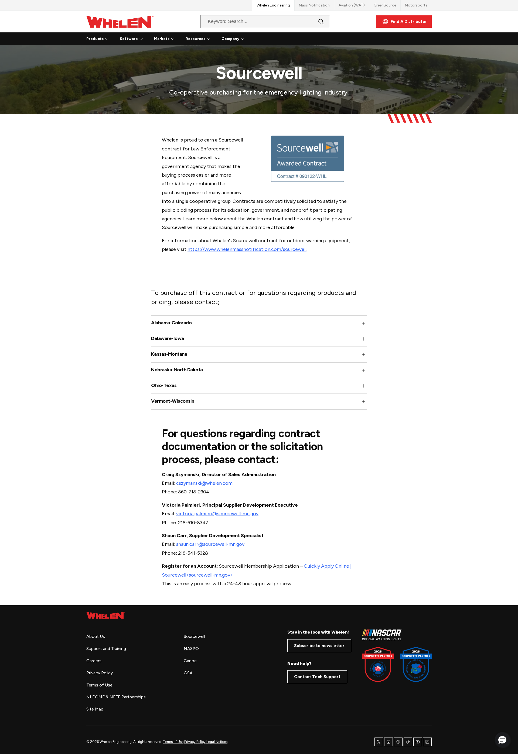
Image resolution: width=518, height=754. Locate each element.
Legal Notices (216, 742)
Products (95, 38)
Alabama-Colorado (171, 323)
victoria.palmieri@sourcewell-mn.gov (217, 514)
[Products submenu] (107, 39)
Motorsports (416, 5)
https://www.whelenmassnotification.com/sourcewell (247, 249)
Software (129, 38)
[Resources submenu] (208, 39)
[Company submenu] (242, 39)
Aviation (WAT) (352, 5)
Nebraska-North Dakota (177, 370)
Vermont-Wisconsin (172, 401)
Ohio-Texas (163, 385)
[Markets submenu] (173, 39)
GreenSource (385, 5)
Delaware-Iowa (167, 338)
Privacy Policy (195, 742)
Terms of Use (173, 742)
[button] (259, 323)
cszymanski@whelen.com (204, 483)
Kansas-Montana (169, 354)
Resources (195, 38)
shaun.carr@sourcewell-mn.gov (210, 544)
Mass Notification (314, 5)
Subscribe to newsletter (319, 645)
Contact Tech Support (317, 676)
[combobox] (261, 21)
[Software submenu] (141, 39)
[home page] (105, 615)
